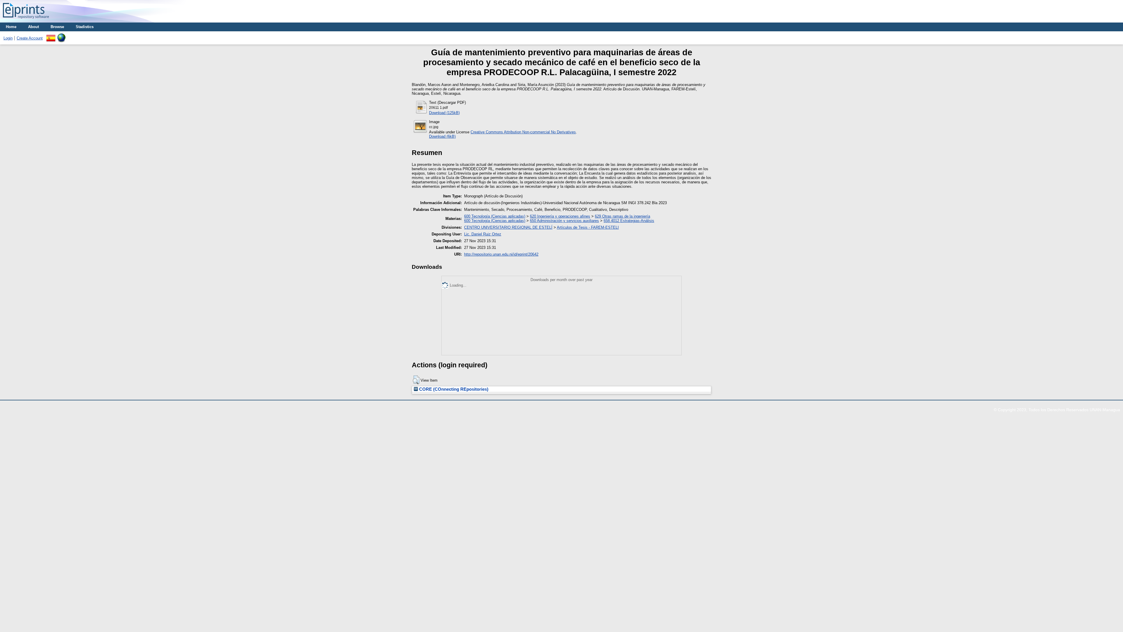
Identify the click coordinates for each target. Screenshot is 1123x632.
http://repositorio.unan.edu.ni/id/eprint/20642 (501, 254)
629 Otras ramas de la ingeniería (622, 216)
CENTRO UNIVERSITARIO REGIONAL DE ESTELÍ (508, 227)
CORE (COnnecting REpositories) (453, 389)
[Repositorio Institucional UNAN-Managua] (26, 20)
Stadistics (85, 27)
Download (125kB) (444, 113)
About (33, 27)
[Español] (51, 35)
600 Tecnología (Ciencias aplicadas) (494, 216)
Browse (57, 27)
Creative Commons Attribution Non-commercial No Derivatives (523, 132)
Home (11, 27)
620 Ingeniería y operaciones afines (560, 216)
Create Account (30, 38)
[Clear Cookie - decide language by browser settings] (61, 35)
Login (8, 38)
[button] (416, 380)
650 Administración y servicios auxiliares (564, 220)
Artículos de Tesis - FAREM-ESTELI (588, 227)
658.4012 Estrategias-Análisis (629, 220)
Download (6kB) (442, 136)
